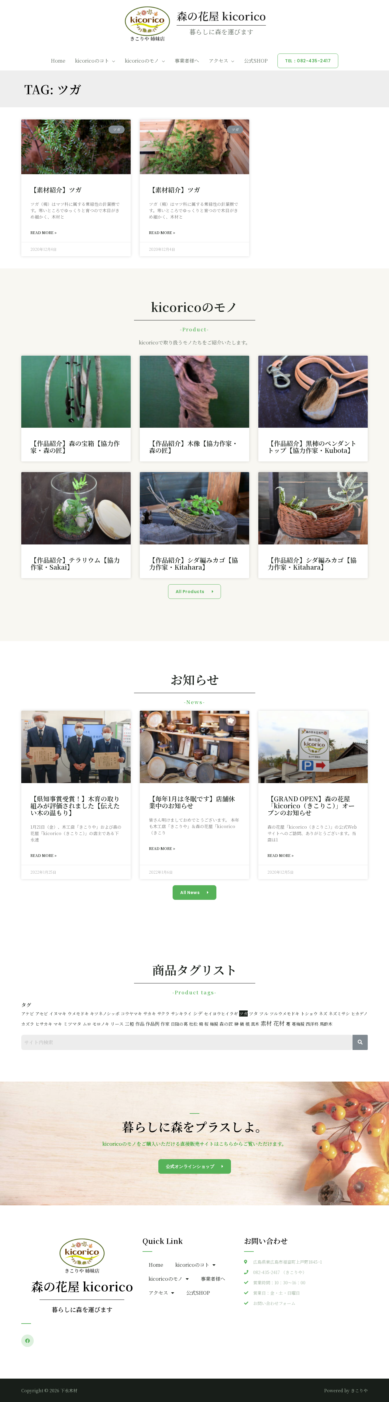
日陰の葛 (179, 1024)
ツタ (253, 1013)
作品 (139, 1023)
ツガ (243, 1013)
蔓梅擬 (298, 1024)
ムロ (87, 1024)
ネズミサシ (339, 1013)
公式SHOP (256, 60)
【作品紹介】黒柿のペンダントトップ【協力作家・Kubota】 (311, 447)
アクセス (218, 60)
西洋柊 (312, 1024)
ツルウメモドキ (284, 1013)
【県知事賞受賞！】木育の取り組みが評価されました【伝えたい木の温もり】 (75, 805)
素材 (266, 1023)
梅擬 (214, 1024)
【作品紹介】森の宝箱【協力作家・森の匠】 (75, 447)
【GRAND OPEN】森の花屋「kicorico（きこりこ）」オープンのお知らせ (311, 805)
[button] (194, 591)
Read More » (43, 232)
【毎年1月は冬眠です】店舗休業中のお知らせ (192, 802)
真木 (255, 1024)
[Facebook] (27, 1341)
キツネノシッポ (104, 1013)
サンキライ (181, 1013)
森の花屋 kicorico (221, 15)
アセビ (41, 1013)
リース (117, 1023)
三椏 (129, 1023)
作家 (165, 1023)
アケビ (27, 1013)
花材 (279, 1023)
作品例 (152, 1023)
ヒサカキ (43, 1024)
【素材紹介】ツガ (55, 189)
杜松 (193, 1024)
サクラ (163, 1013)
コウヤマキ (131, 1013)
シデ (198, 1013)
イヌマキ (57, 1013)
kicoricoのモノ (142, 60)
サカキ (149, 1013)
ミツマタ (72, 1023)
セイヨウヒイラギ (221, 1013)
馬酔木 (326, 1024)
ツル (263, 1013)
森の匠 (226, 1023)
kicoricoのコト (92, 60)
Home (58, 60)
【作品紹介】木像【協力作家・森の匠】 (193, 447)
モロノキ (100, 1024)
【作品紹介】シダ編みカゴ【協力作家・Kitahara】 (193, 563)
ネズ (323, 1013)
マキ (57, 1024)
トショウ (309, 1013)
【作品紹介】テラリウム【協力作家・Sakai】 (75, 563)
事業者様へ (187, 60)
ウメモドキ (78, 1013)
